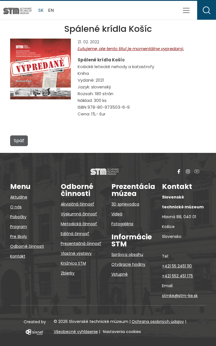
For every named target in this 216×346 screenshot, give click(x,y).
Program (18, 226)
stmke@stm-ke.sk (180, 295)
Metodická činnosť (79, 224)
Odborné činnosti (27, 246)
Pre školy (18, 236)
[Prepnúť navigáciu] (186, 10)
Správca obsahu (127, 254)
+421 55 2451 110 (177, 266)
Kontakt (17, 256)
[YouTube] (197, 171)
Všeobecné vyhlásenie (76, 331)
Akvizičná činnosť (77, 204)
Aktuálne (18, 197)
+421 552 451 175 (177, 276)
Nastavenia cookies (122, 331)
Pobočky (18, 217)
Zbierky (68, 273)
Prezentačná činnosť (81, 243)
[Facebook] (179, 171)
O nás (16, 207)
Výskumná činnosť (79, 214)
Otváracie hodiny (128, 264)
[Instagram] (188, 171)
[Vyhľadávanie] (206, 10)
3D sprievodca (125, 204)
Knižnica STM (73, 263)
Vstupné (119, 274)
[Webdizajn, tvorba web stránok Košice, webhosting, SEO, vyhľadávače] (34, 331)
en (51, 10)
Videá (116, 214)
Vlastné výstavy (76, 253)
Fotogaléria (122, 224)
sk (41, 10)
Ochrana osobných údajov (158, 321)
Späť (19, 140)
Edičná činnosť (75, 233)
